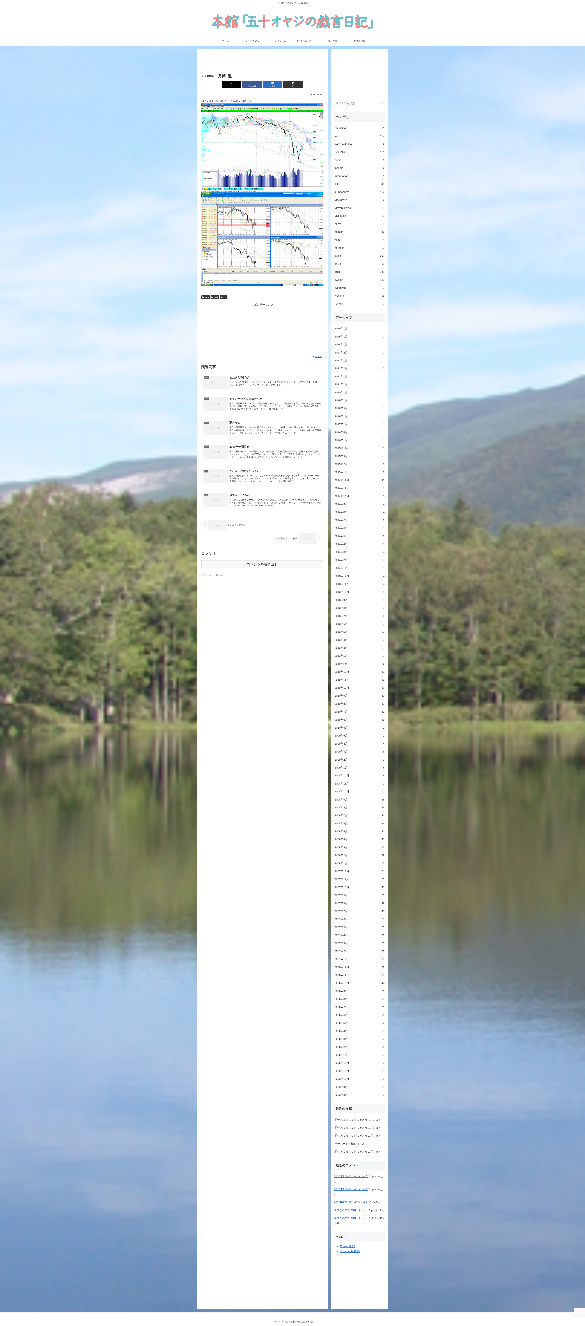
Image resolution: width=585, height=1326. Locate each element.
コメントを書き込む (262, 564)
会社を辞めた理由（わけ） (350, 1210)
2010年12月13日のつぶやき (351, 1176)
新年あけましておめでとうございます (358, 1119)
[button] (293, 84)
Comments (350, 1251)
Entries (347, 1246)
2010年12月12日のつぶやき (351, 1189)
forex (207, 297)
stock (216, 297)
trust (225, 297)
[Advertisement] (262, 62)
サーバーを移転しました (350, 1143)
